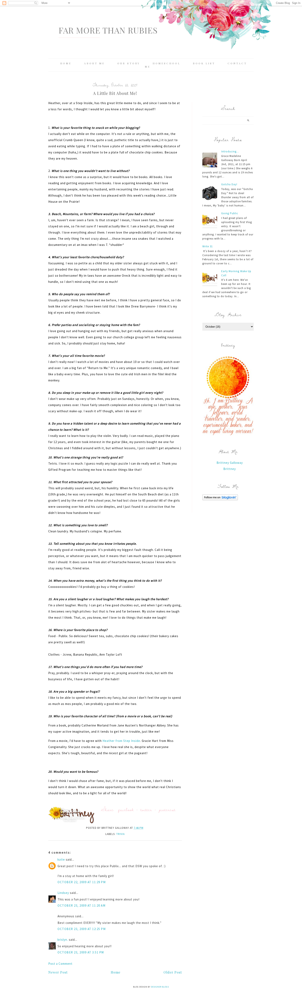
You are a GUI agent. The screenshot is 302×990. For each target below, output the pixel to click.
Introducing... (230, 151)
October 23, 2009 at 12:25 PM (82, 929)
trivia (120, 834)
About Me (94, 63)
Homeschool (166, 63)
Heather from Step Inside (121, 741)
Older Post (173, 972)
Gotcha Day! (229, 184)
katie (61, 859)
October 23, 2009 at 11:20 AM (81, 905)
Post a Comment (60, 964)
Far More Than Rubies (108, 30)
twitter (146, 810)
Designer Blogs (160, 986)
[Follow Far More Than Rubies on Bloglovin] (220, 499)
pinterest (167, 810)
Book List (204, 63)
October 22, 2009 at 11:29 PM (82, 882)
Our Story (128, 63)
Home (65, 63)
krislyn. (63, 940)
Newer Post (58, 972)
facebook (126, 810)
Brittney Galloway (230, 463)
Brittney (229, 469)
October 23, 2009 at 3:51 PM (81, 952)
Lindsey (63, 893)
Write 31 (207, 246)
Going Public (229, 213)
